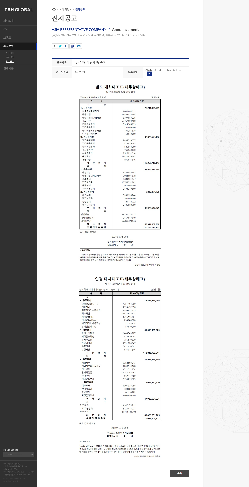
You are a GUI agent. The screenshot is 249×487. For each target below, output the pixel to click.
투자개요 (10, 52)
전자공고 (10, 61)
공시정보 (10, 57)
